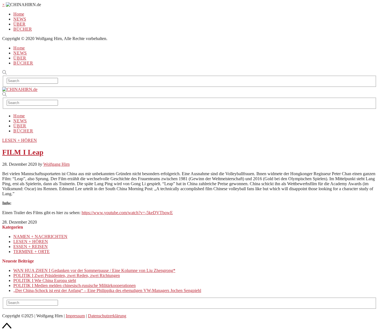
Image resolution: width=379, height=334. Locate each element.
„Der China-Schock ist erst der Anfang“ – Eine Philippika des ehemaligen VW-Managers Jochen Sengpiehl (107, 290)
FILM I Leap (22, 152)
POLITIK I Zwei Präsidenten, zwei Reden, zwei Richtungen (66, 275)
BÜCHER (22, 29)
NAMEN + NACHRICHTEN (40, 236)
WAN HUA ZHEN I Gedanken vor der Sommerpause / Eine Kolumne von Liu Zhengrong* (94, 270)
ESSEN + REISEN (30, 246)
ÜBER (19, 24)
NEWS (19, 19)
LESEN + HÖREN (19, 140)
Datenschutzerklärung (107, 315)
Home (18, 14)
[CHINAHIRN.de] (19, 89)
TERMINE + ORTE (31, 251)
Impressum (75, 315)
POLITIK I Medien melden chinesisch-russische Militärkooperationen (74, 285)
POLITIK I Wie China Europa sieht (44, 280)
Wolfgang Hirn (56, 164)
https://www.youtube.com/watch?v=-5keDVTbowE (127, 212)
